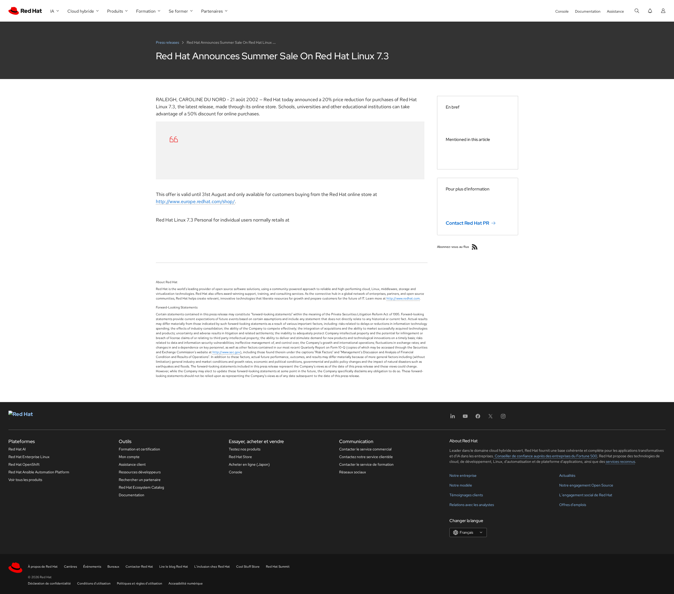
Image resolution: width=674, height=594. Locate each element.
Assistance (615, 11)
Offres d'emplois (572, 504)
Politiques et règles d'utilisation (139, 583)
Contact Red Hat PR (467, 223)
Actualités (567, 475)
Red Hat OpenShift (23, 464)
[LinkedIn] (452, 418)
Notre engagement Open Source (586, 485)
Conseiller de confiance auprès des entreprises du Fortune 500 (545, 456)
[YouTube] (465, 418)
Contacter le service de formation (366, 464)
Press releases (168, 42)
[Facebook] (478, 418)
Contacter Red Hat (139, 566)
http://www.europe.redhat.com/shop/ (195, 201)
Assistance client (132, 464)
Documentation (588, 11)
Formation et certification (139, 449)
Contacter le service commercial (365, 449)
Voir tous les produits (25, 479)
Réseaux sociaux (352, 472)
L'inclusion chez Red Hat (212, 566)
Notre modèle (460, 485)
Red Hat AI (17, 449)
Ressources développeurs (140, 472)
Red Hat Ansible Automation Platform (38, 472)
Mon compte (129, 456)
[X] (490, 418)
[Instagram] (503, 418)
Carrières (70, 566)
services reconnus (620, 461)
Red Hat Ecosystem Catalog (141, 487)
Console (562, 11)
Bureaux (113, 566)
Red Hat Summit (278, 566)
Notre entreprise (463, 475)
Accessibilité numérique (185, 583)
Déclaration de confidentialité (49, 583)
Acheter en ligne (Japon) (249, 464)
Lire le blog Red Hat (173, 566)
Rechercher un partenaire (140, 479)
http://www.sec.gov (226, 352)
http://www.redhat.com (403, 298)
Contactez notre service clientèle (366, 456)
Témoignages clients (466, 495)
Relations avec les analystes (471, 504)
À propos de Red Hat (43, 566)
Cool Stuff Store (248, 566)
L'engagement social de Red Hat (585, 495)
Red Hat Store (240, 456)
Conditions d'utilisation (94, 583)
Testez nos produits (244, 449)
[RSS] (475, 247)
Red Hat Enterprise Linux (28, 456)
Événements (92, 566)
